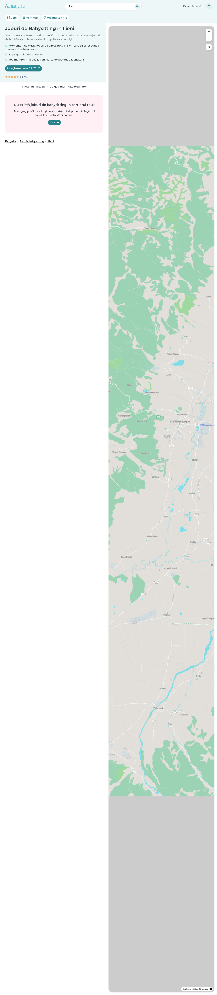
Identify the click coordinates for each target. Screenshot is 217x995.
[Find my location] (209, 47)
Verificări (32, 17)
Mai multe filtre (56, 17)
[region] (161, 509)
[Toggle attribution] (211, 989)
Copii (13, 17)
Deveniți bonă (192, 6)
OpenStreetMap (201, 989)
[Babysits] (15, 6)
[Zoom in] (209, 32)
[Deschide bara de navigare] (209, 6)
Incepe (54, 122)
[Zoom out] (209, 38)
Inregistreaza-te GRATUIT (23, 68)
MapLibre (187, 989)
